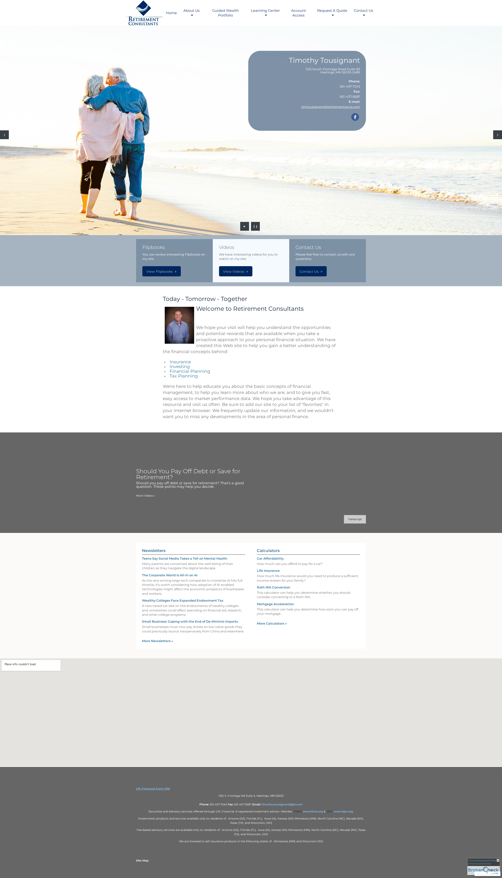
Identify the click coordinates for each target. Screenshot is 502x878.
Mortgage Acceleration (275, 604)
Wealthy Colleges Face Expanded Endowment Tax (182, 600)
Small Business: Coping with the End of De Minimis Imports (190, 621)
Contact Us (363, 10)
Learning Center (265, 10)
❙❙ (255, 226)
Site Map (142, 860)
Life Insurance (268, 571)
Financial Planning (190, 371)
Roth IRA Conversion (273, 587)
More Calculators (272, 623)
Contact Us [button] (309, 271)
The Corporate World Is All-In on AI (169, 575)
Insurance (180, 362)
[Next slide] (497, 134)
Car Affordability (270, 558)
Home (171, 13)
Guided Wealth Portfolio (225, 12)
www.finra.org (313, 811)
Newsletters (154, 550)
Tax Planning (184, 376)
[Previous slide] (4, 134)
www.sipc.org (343, 811)
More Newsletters (157, 641)
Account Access (298, 12)
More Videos (145, 495)
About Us (191, 10)
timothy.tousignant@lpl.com (282, 804)
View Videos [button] (233, 271)
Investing (180, 366)
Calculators (268, 550)
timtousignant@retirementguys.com (330, 107)
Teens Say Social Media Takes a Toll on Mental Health (184, 558)
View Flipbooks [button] (159, 271)
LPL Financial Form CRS (153, 788)
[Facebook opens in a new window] (355, 117)
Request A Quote (332, 10)
